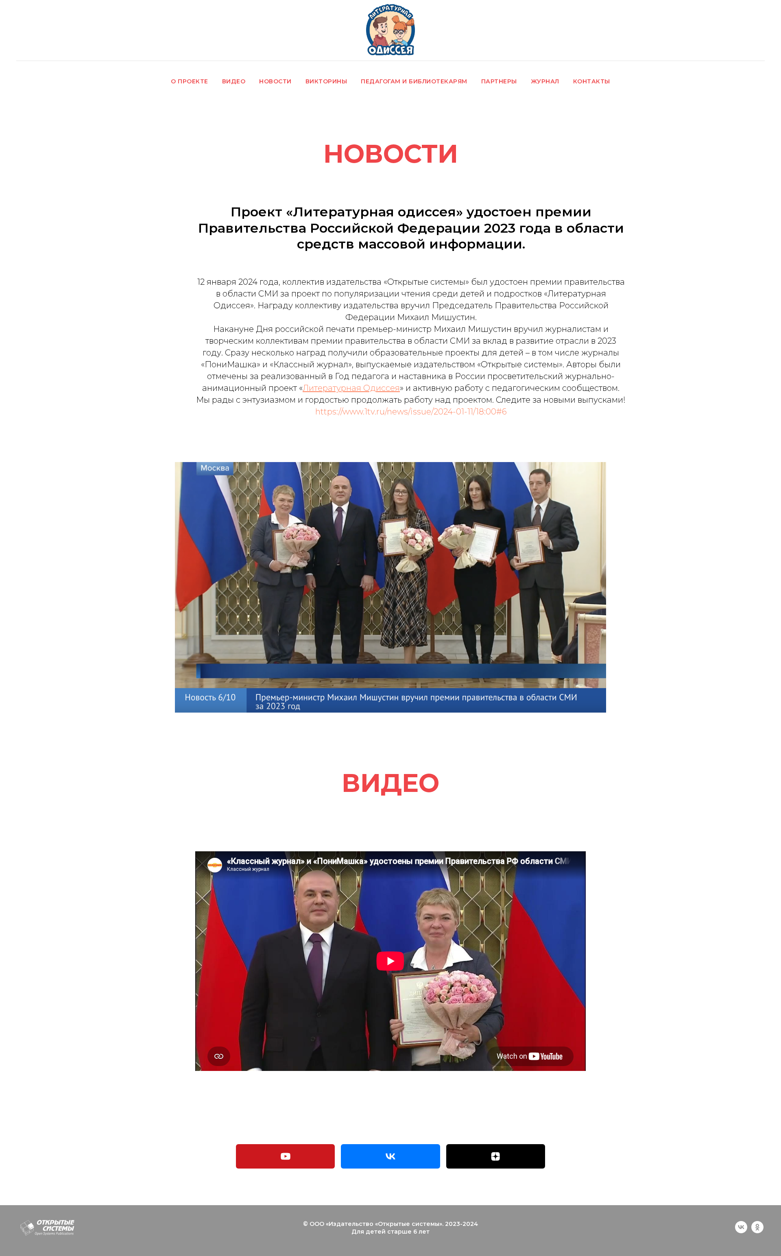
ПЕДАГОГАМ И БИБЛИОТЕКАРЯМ (414, 81)
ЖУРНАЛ (545, 81)
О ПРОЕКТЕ (189, 81)
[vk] (741, 1231)
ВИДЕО (234, 81)
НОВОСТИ (275, 81)
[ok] (757, 1231)
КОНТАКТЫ (591, 81)
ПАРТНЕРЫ (499, 81)
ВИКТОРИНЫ (326, 81)
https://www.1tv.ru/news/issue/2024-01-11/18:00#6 (411, 411)
